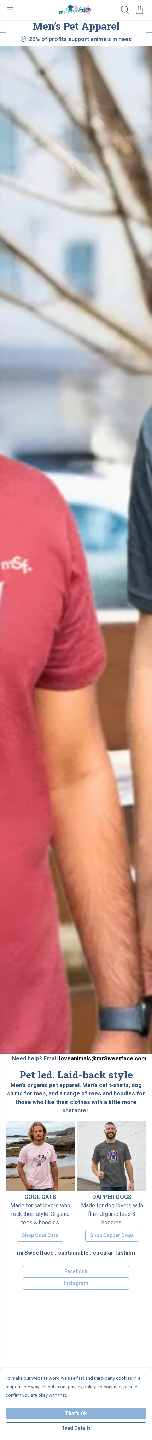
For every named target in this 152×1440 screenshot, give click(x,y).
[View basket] (139, 10)
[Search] (125, 10)
